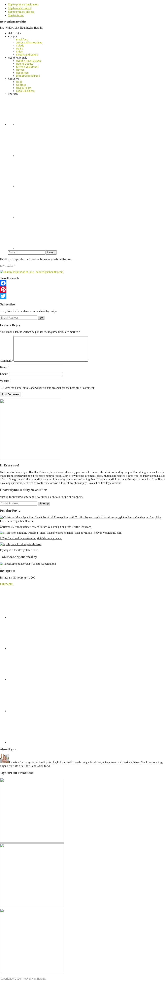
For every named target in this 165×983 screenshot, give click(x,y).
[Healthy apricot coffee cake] (32, 841)
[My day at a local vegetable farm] (20, 544)
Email (4, 374)
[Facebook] (82, 283)
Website (4, 381)
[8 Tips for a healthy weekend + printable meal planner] (61, 532)
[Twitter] (82, 296)
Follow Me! (6, 584)
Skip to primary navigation (23, 4)
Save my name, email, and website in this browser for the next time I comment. (50, 388)
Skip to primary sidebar (21, 11)
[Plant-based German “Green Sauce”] (32, 907)
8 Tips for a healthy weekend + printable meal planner (31, 538)
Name (4, 367)
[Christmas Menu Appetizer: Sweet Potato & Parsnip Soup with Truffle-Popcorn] (82, 521)
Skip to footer (16, 15)
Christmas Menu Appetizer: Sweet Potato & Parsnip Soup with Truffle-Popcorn (45, 527)
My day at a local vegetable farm (19, 550)
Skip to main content (19, 8)
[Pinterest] (82, 289)
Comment (6, 360)
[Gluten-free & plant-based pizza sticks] (32, 972)
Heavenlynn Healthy (13, 21)
